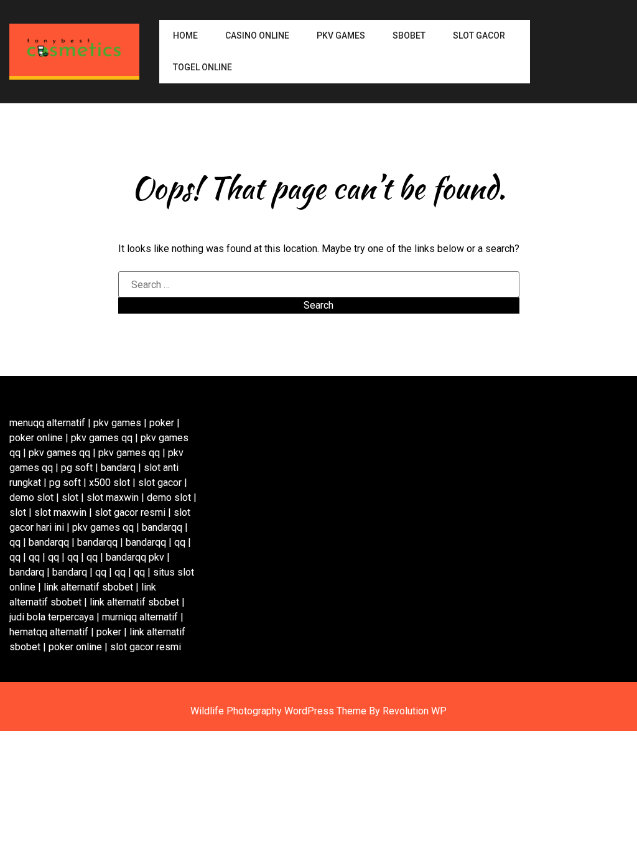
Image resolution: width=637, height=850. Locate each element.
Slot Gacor (479, 35)
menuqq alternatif (47, 423)
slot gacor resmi (130, 512)
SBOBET (409, 35)
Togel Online (202, 67)
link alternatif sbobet (88, 587)
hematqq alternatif (48, 632)
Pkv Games (341, 35)
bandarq (118, 468)
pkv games (117, 423)
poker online (36, 438)
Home (185, 35)
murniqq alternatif (140, 617)
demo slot (31, 497)
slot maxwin (112, 497)
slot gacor (160, 482)
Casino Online (257, 35)
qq (15, 542)
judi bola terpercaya (51, 617)
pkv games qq (102, 438)
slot (70, 497)
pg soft (77, 468)
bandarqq (162, 527)
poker (161, 423)
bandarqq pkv (135, 557)
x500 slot (109, 482)
